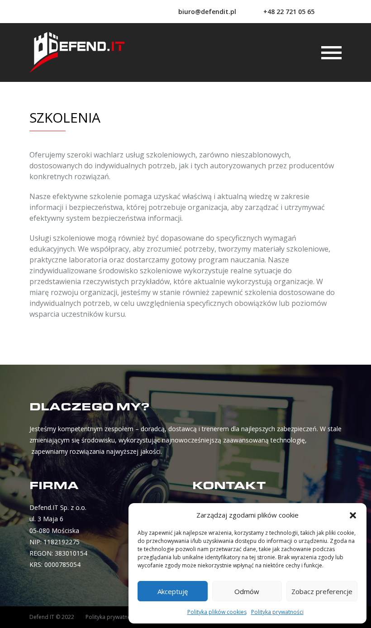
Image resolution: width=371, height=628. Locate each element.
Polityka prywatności (277, 612)
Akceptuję (172, 591)
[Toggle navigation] (331, 52)
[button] (352, 514)
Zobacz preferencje (321, 591)
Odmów (246, 591)
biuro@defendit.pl (207, 11)
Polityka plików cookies (217, 612)
